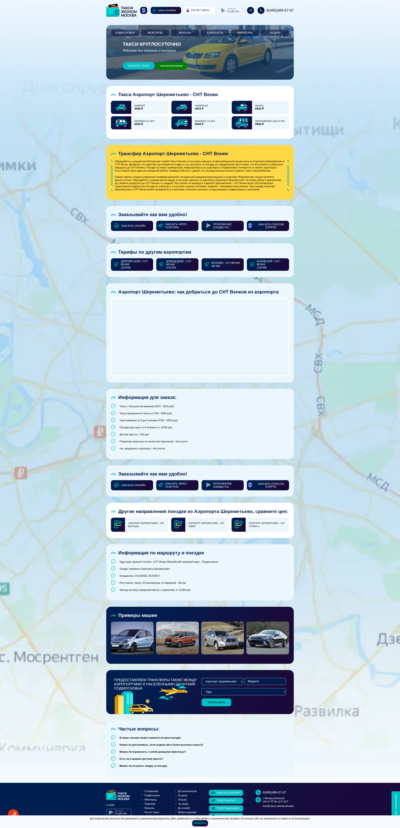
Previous (111, 52)
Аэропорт (150, 804)
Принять (200, 823)
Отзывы (182, 799)
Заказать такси (139, 65)
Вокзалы (185, 32)
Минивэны (245, 32)
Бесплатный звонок (171, 66)
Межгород (155, 32)
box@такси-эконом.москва (278, 806)
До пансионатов (187, 791)
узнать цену (216, 702)
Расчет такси (152, 812)
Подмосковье (125, 32)
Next (288, 52)
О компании (151, 791)
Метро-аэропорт (187, 812)
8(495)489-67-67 (280, 10)
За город (183, 804)
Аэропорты (215, 32)
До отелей (184, 808)
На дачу (275, 32)
